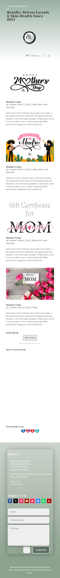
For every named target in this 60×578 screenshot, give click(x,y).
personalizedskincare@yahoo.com (24, 9)
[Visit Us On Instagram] (27, 433)
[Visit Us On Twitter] (37, 433)
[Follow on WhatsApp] (43, 501)
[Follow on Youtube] (27, 501)
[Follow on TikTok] (32, 501)
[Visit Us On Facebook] (23, 433)
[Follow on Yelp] (49, 501)
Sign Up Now (30, 338)
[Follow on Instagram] (21, 501)
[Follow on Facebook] (10, 501)
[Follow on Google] (38, 501)
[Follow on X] (15, 501)
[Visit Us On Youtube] (32, 433)
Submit (41, 550)
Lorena (12, 104)
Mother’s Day (13, 102)
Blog (34, 104)
